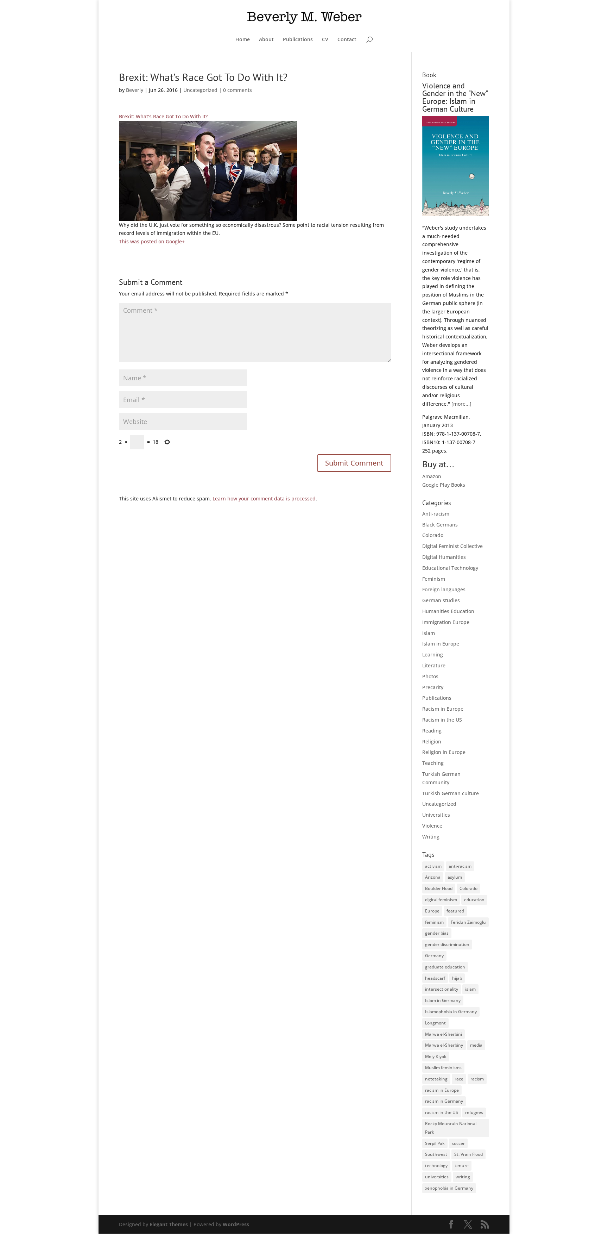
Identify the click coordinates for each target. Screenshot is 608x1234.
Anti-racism (435, 513)
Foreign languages (444, 589)
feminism (434, 922)
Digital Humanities (444, 557)
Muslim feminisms (443, 1068)
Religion (431, 741)
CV (325, 40)
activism (433, 866)
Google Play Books (443, 484)
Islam (428, 633)
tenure (462, 1165)
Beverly (134, 90)
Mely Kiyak (435, 1056)
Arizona (433, 877)
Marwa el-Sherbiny (444, 1045)
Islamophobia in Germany (451, 1012)
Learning (432, 654)
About (266, 40)
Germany (434, 956)
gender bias (437, 933)
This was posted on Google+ (152, 241)
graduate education (445, 967)
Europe (432, 911)
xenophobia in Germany (449, 1188)
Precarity (432, 687)
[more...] (461, 403)
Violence (432, 825)
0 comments (237, 90)
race (459, 1079)
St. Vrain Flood (468, 1154)
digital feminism (441, 900)
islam (470, 989)
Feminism (433, 578)
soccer (458, 1143)
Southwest (436, 1154)
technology (436, 1165)
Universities (436, 814)
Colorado (432, 535)
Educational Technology (450, 568)
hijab (457, 978)
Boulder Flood (438, 888)
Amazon (431, 476)
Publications (298, 40)
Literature (433, 665)
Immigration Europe (445, 622)
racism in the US (441, 1112)
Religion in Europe (444, 752)
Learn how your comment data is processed (264, 498)
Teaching (433, 763)
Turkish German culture (450, 793)
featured (455, 911)
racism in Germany (444, 1101)
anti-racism (460, 866)
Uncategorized (200, 90)
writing (463, 1177)
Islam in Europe (440, 643)
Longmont (435, 1023)
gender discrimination (447, 944)
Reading (432, 730)
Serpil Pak (435, 1143)
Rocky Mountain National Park (450, 1128)
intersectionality (441, 989)
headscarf (435, 978)
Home (242, 40)
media (476, 1045)
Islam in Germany (443, 1000)
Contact (346, 40)
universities (437, 1177)
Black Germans (440, 524)
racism (477, 1079)
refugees (474, 1112)
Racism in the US (442, 719)
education (474, 900)
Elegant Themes (169, 1224)
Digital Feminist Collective (452, 546)
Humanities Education (448, 611)
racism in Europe (442, 1090)
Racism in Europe (442, 708)
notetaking (436, 1079)
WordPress (236, 1224)
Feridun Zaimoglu (468, 922)
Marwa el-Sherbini (443, 1034)
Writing (430, 836)
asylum (455, 877)
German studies (441, 600)
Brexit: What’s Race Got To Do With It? (163, 116)
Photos (430, 676)
